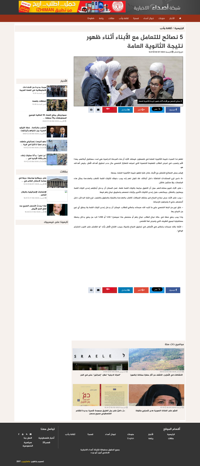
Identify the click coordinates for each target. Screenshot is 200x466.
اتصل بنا (28, 438)
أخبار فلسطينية (46, 438)
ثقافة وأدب (166, 28)
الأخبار (150, 434)
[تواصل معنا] (30, 434)
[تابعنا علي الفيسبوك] (18, 434)
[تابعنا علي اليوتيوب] (22, 434)
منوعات (130, 434)
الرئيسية (179, 28)
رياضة (150, 438)
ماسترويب (25, 461)
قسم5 (90, 434)
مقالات (171, 438)
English (130, 438)
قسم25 (46, 443)
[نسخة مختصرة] (26, 434)
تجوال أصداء (110, 434)
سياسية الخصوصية (28, 444)
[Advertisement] (128, 135)
